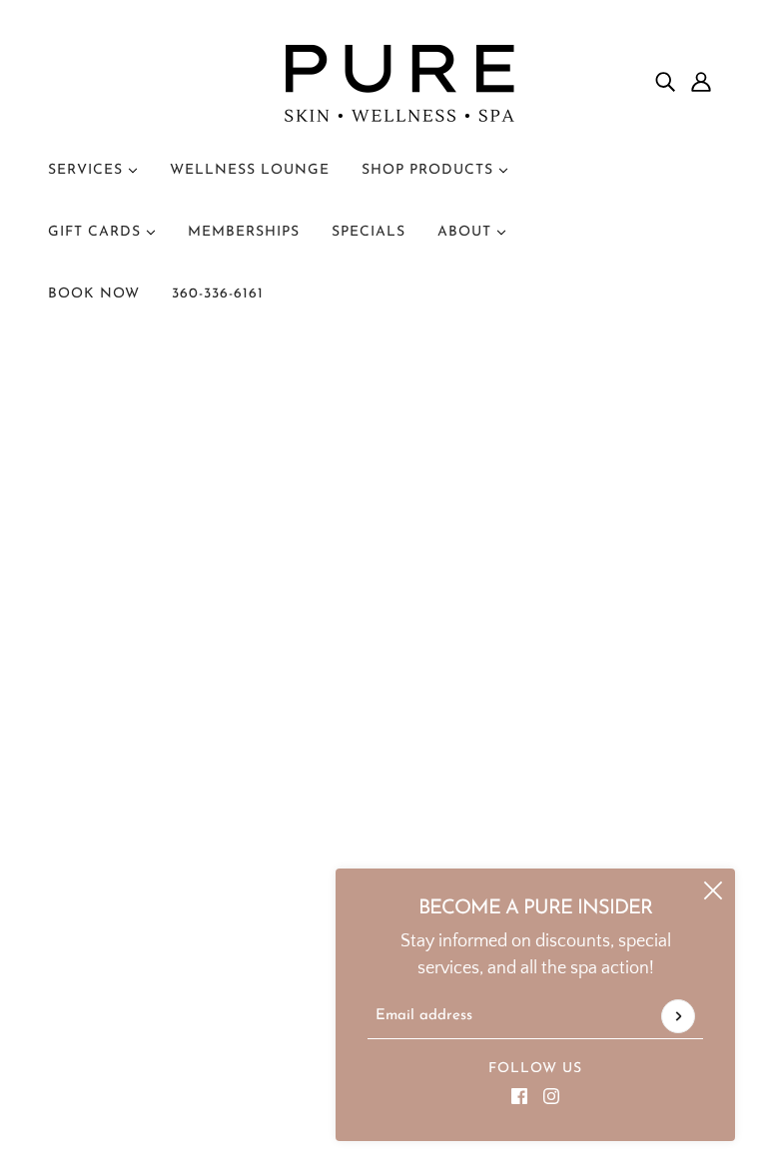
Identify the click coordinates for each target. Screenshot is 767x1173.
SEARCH (97, 935)
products (564, 593)
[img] (665, 82)
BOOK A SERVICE (131, 828)
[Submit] (678, 1016)
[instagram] (551, 1095)
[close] (713, 890)
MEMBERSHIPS (244, 232)
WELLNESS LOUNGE (250, 170)
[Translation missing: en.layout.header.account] (701, 82)
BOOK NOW (94, 294)
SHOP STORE (116, 855)
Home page (326, 593)
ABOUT (466, 232)
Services (88, 170)
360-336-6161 (218, 294)
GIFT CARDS (97, 232)
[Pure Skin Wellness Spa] (383, 82)
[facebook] (519, 1095)
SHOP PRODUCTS (430, 170)
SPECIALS (368, 232)
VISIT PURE (107, 801)
